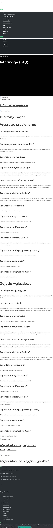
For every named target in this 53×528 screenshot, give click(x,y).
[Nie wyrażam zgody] (31, 527)
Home (4, 12)
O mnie (4, 29)
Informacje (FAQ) (7, 27)
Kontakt (5, 33)
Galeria (5, 25)
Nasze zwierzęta (7, 23)
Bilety (1, 9)
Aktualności (6, 21)
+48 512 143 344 (9, 473)
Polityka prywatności (8, 519)
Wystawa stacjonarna (9, 14)
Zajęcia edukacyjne (8, 17)
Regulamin (5, 31)
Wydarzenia (6, 19)
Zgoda (20, 527)
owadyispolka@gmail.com (9, 476)
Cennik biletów (6, 511)
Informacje (5, 44)
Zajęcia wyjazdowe (7, 499)
